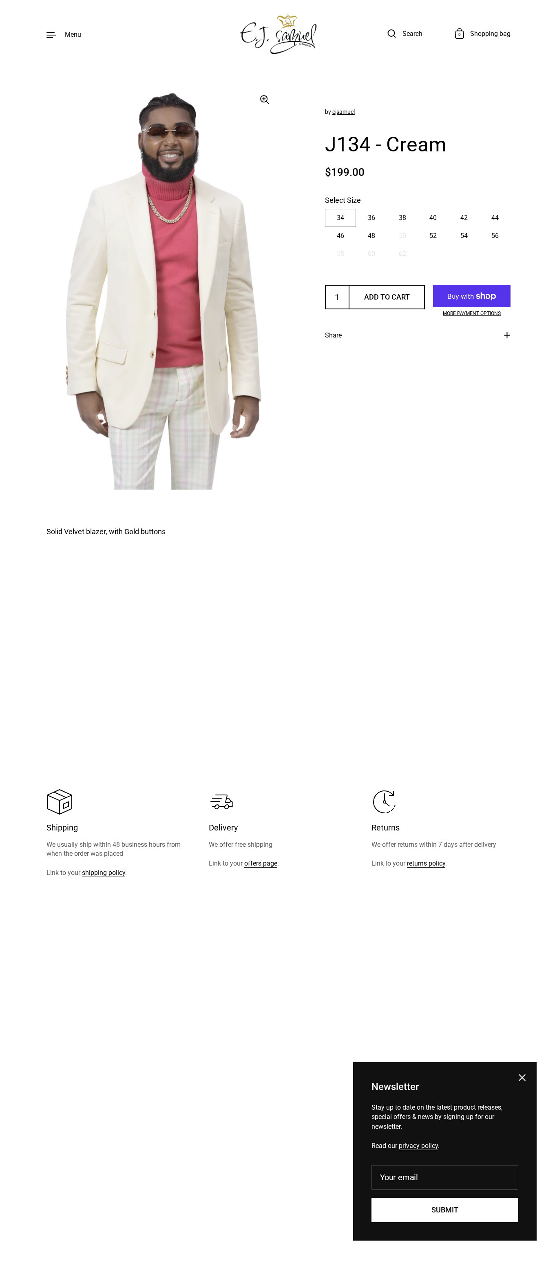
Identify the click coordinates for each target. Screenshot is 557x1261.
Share (333, 335)
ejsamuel (343, 112)
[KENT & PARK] (278, 34)
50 (402, 236)
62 (402, 254)
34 (340, 218)
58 (340, 254)
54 (464, 236)
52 (433, 236)
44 (495, 218)
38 (402, 218)
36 (371, 218)
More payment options (472, 313)
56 (495, 236)
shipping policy (103, 873)
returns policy (426, 863)
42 (464, 218)
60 (371, 254)
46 (340, 236)
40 (433, 218)
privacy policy (418, 1146)
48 (371, 236)
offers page (260, 863)
